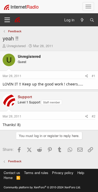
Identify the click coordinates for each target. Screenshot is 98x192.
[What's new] (82, 20)
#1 (93, 75)
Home (8, 177)
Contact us (12, 172)
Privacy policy (62, 172)
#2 (93, 116)
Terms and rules (36, 172)
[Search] (92, 20)
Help (80, 172)
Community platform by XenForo (42, 187)
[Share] (86, 76)
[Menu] (7, 19)
